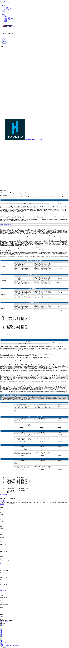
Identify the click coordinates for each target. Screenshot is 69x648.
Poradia (3, 11)
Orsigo (5, 647)
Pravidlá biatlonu (7, 17)
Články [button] (3, 5)
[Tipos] (7, 29)
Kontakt (5, 20)
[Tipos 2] (4, 41)
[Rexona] (4, 38)
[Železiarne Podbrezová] (6, 42)
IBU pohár (6, 7)
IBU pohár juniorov (7, 8)
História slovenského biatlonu (9, 19)
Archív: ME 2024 (10, 645)
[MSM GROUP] (7, 37)
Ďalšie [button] (3, 14)
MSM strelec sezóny (3, 530)
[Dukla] (3, 39)
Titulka (3, 4)
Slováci (3, 12)
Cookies (5, 21)
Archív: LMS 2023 (16, 645)
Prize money (2, 504)
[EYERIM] (4, 43)
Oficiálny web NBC (3, 645)
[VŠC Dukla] (2, 500)
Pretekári (3, 13)
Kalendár (3, 10)
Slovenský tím (6, 9)
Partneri (5, 16)
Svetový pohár (6, 6)
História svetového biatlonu (8, 18)
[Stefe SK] (4, 40)
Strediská (5, 15)
